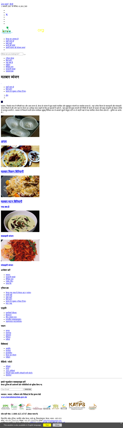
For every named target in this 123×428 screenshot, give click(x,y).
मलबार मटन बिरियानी (11, 201)
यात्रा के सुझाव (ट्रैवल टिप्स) (16, 91)
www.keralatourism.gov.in (14, 397)
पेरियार (8, 337)
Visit (47, 425)
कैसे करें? (9, 60)
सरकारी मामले (10, 69)
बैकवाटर (9, 315)
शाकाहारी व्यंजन (7, 236)
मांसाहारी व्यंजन (7, 265)
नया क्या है (9, 62)
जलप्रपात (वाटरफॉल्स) (14, 321)
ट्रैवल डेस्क (10, 58)
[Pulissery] (20, 231)
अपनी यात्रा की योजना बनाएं (15, 48)
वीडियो (8, 366)
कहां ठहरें (9, 43)
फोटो (7, 369)
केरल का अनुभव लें (12, 39)
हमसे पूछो (9, 295)
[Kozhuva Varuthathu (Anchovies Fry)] (20, 260)
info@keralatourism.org (52, 421)
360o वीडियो (10, 371)
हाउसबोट (9, 353)
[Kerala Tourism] (23, 35)
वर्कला (8, 339)
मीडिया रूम (9, 67)
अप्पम (4, 141)
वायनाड (8, 333)
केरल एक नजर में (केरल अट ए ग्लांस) (18, 293)
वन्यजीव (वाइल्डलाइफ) (13, 319)
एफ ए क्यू (9, 303)
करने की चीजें (10, 45)
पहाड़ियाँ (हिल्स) (11, 313)
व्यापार (8, 275)
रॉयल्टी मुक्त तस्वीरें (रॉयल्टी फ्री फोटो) (19, 373)
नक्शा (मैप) (9, 281)
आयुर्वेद (8, 348)
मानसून (8, 351)
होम (7, 95)
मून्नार (8, 331)
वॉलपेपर (8, 375)
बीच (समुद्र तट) (11, 317)
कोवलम (8, 335)
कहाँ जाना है (10, 41)
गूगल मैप (8, 283)
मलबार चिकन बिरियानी (12, 171)
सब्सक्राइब (9, 71)
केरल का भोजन (11, 355)
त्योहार (8, 65)
